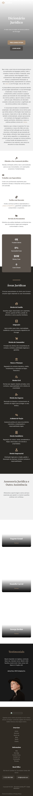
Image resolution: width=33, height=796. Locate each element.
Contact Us (16, 757)
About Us (16, 735)
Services (16, 733)
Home (16, 731)
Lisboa (7, 83)
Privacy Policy (17, 794)
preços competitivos (9, 205)
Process (16, 761)
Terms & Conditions (7, 794)
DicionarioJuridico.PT (20, 786)
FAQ (16, 751)
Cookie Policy (16, 755)
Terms (16, 739)
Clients (16, 741)
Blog (16, 737)
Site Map (16, 753)
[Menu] (30, 2)
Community (16, 759)
